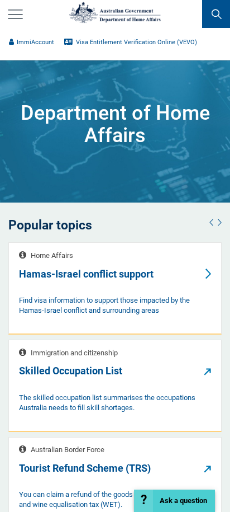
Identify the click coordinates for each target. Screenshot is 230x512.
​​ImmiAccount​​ (35, 42)
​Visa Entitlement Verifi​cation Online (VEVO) (135, 42)
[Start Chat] (174, 501)
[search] (216, 14)
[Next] (219, 223)
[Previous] (213, 223)
